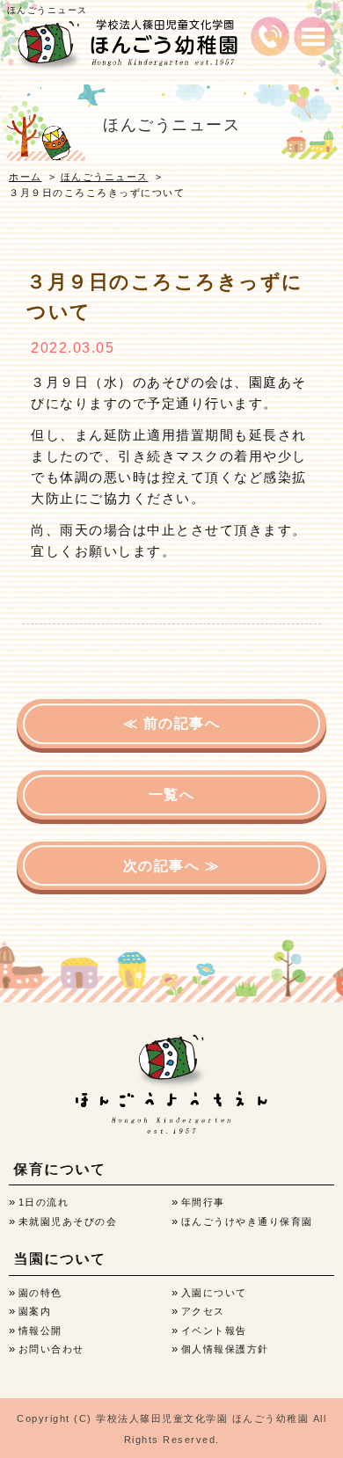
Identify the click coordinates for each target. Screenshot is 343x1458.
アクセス (203, 1311)
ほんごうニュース (105, 176)
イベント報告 (214, 1330)
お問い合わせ (51, 1349)
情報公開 (40, 1330)
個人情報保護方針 (225, 1349)
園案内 (35, 1311)
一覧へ (172, 794)
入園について (214, 1292)
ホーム (25, 176)
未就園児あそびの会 (68, 1221)
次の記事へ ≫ (172, 865)
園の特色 (40, 1292)
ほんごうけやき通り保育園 (247, 1221)
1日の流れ (43, 1202)
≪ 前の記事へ (172, 723)
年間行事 (203, 1202)
